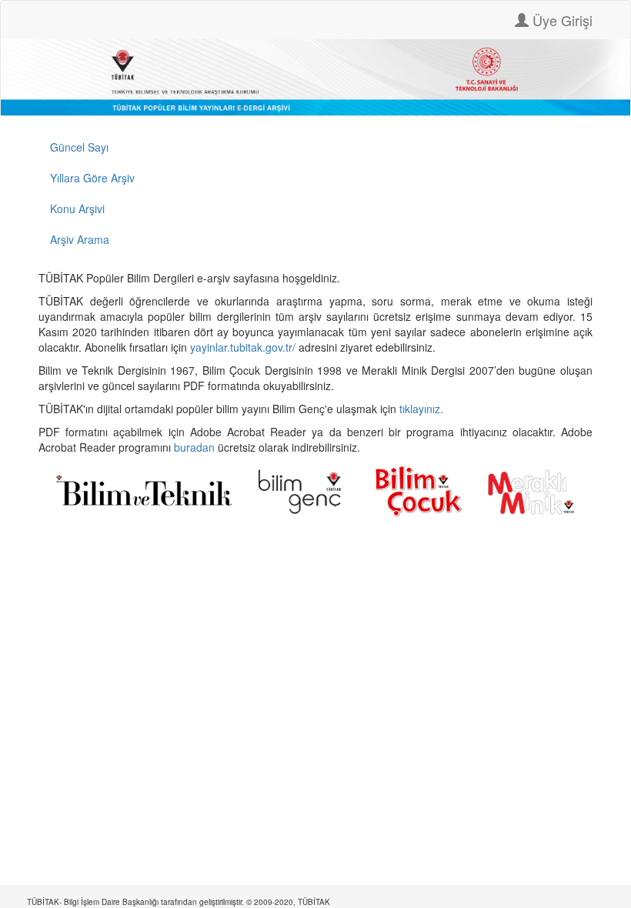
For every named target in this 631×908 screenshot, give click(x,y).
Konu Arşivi (77, 208)
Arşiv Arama (79, 239)
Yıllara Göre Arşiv (92, 177)
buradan (196, 447)
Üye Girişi (561, 20)
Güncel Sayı (79, 147)
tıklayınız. (422, 408)
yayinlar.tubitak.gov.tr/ (242, 347)
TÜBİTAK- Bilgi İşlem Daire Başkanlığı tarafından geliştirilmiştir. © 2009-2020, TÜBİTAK (178, 901)
